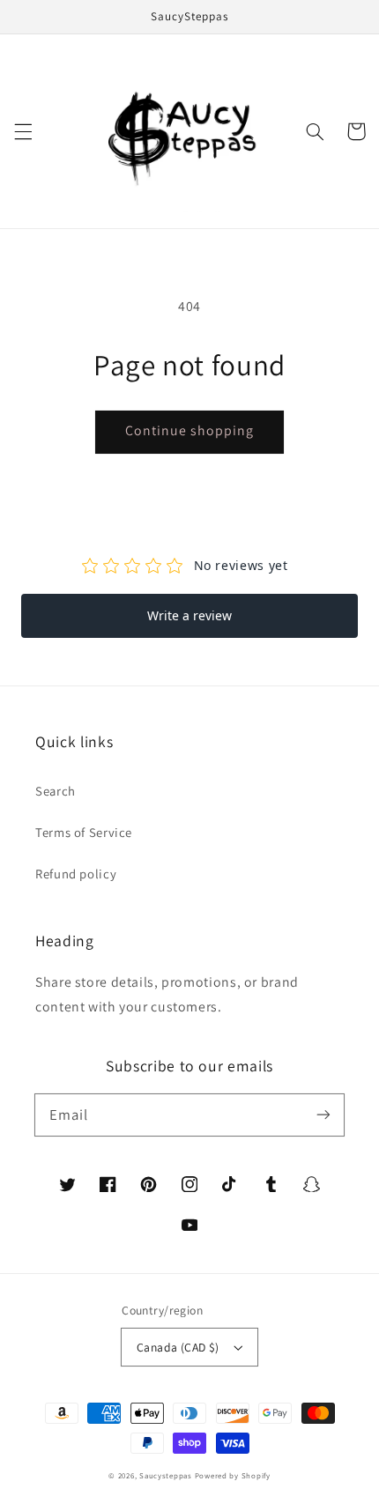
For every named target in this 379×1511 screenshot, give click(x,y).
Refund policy (75, 873)
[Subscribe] (323, 1114)
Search (55, 790)
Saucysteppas (165, 1475)
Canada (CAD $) (178, 1347)
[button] (23, 131)
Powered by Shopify (233, 1475)
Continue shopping (190, 430)
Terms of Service (83, 832)
